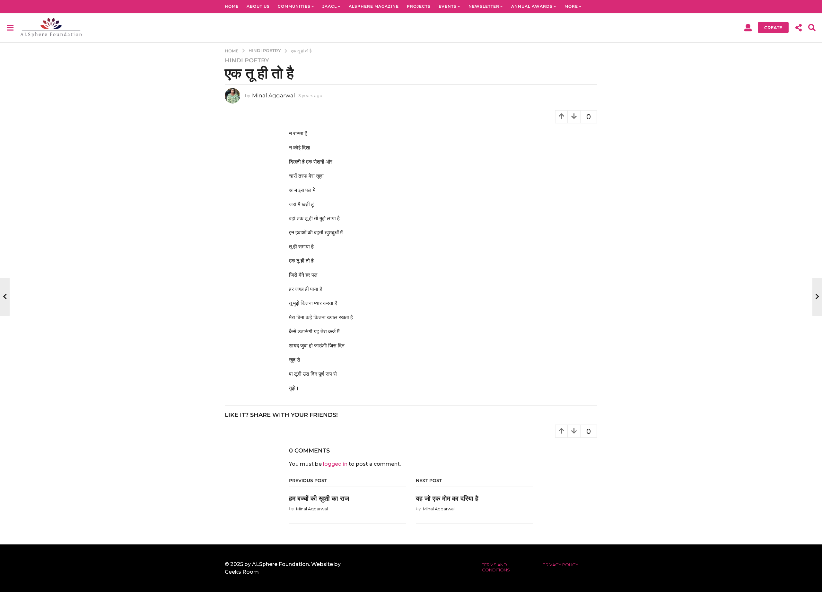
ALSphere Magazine (374, 6)
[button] (10, 27)
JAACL (329, 6)
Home (232, 6)
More (571, 6)
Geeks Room (242, 572)
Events (448, 6)
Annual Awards (532, 6)
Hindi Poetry (247, 60)
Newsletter (483, 6)
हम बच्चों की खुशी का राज (319, 498)
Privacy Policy (560, 564)
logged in (335, 464)
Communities (294, 6)
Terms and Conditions (496, 567)
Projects (419, 6)
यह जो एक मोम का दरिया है (447, 498)
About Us (258, 6)
